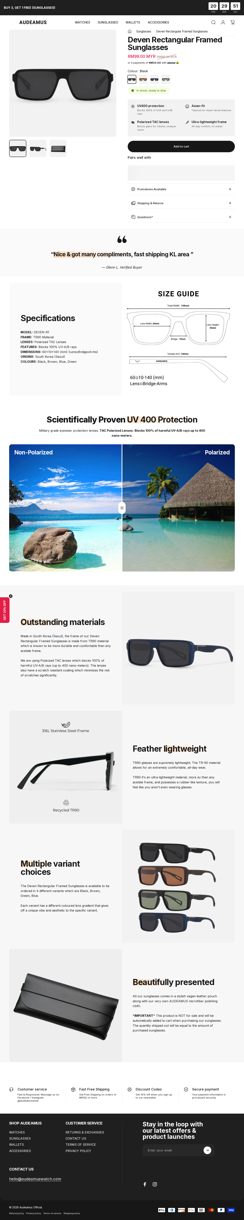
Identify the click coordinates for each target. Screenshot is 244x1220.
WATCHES (17, 1132)
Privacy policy (33, 1213)
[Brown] (143, 79)
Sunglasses (143, 31)
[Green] (166, 79)
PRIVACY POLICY (78, 1151)
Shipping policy (71, 1213)
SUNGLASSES (20, 1138)
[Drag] (122, 508)
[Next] (106, 89)
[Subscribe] (207, 1150)
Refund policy (16, 1213)
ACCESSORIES (20, 1151)
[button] (5, 610)
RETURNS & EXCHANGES (85, 1132)
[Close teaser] (11, 596)
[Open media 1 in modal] (62, 83)
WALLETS (16, 1144)
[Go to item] (17, 148)
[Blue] (154, 79)
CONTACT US (76, 1138)
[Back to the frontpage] (130, 31)
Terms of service (52, 1213)
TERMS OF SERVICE (81, 1144)
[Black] (132, 79)
